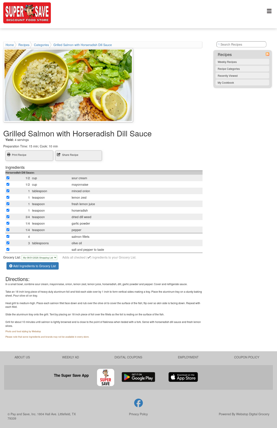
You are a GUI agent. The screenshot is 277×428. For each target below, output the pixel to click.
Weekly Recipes (227, 62)
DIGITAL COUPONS (128, 357)
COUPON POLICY (246, 357)
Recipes (23, 45)
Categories (41, 45)
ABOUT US (22, 357)
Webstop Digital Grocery (252, 414)
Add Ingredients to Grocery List (34, 266)
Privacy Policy (138, 414)
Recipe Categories (229, 68)
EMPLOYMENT (188, 357)
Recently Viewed (228, 75)
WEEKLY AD (70, 357)
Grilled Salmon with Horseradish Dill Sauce (82, 45)
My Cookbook (226, 82)
